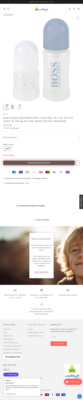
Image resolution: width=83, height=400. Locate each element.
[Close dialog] (73, 186)
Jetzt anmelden (24, 221)
